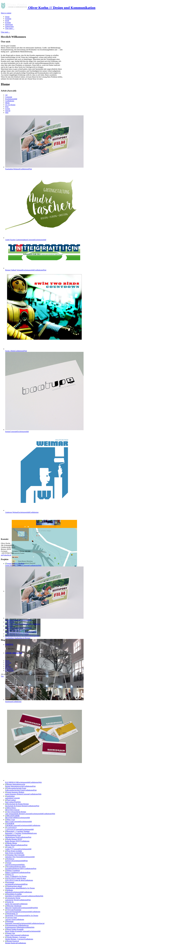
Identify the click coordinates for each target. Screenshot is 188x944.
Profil (7, 665)
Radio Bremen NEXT (17, 841)
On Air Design (10, 105)
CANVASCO (19, 829)
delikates (18, 892)
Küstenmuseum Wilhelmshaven (19, 927)
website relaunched (13, 653)
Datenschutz (9, 670)
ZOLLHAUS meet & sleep (19, 880)
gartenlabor (12, 798)
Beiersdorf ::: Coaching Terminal (21, 833)
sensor (15, 865)
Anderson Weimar (22, 512)
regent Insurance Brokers (23, 794)
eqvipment (16, 884)
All (6, 95)
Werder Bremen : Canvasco (19, 939)
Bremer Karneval (15, 943)
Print (6, 107)
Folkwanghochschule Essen (21, 790)
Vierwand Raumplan (22, 912)
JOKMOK (22, 825)
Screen (7, 109)
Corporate (8, 97)
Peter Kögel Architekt (14, 853)
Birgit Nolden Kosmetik (22, 931)
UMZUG (9, 644)
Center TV (18, 849)
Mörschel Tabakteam (21, 908)
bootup (17, 431)
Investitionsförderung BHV (20, 868)
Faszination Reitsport (18, 169)
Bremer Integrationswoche (20, 786)
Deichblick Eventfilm (24, 896)
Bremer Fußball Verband (25, 270)
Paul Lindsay (13, 802)
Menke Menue (16, 845)
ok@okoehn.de (6, 555)
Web (6, 113)
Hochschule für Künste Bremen (22, 806)
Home (7, 661)
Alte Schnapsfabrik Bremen (30, 814)
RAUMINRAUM (23, 782)
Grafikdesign (9, 101)
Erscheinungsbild (11, 99)
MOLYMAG (12, 810)
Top (2, 676)
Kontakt (8, 667)
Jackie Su (16, 904)
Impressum (9, 669)
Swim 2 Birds (16, 351)
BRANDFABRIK (17, 818)
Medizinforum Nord (18, 837)
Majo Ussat (18, 821)
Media (7, 103)
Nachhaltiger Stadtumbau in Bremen (17, 638)
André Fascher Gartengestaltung (25, 240)
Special (7, 111)
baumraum (13, 702)
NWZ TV (16, 876)
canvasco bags (14, 919)
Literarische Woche (18, 900)
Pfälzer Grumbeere (17, 872)
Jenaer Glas (17, 935)
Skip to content (6, 13)
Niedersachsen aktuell (20, 888)
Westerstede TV (21, 915)
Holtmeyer (16, 861)
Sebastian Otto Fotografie (20, 857)
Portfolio (8, 663)
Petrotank (24, 923)
